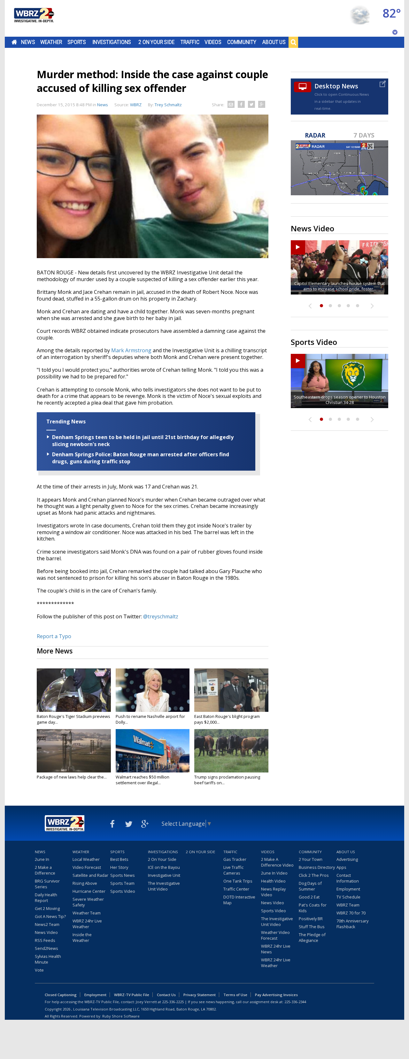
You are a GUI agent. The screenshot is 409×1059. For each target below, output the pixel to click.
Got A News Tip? (50, 916)
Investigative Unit (164, 875)
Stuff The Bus (312, 926)
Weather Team (87, 913)
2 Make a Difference (45, 870)
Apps (341, 867)
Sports (76, 42)
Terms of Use (235, 994)
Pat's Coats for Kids (313, 908)
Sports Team (122, 883)
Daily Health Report (46, 897)
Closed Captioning (61, 994)
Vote (39, 970)
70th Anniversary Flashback (352, 923)
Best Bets (119, 859)
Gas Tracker (234, 859)
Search (293, 42)
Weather (51, 42)
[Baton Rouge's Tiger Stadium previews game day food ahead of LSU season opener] (74, 690)
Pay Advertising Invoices (276, 994)
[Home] (33, 18)
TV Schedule (348, 897)
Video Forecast (87, 867)
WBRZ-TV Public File (131, 994)
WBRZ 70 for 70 (351, 913)
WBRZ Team (347, 905)
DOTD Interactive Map (239, 900)
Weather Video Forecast (275, 935)
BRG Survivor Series (47, 884)
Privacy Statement (199, 994)
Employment (348, 889)
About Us (274, 42)
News (28, 42)
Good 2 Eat (309, 897)
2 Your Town (310, 859)
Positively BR (311, 918)
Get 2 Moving (47, 908)
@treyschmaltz (160, 616)
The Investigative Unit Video (164, 886)
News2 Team (47, 924)
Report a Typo (54, 636)
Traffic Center (236, 889)
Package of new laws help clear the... (72, 777)
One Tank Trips (237, 881)
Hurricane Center (89, 891)
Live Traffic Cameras (233, 870)
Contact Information (347, 878)
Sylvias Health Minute (48, 959)
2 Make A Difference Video (277, 862)
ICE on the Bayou (164, 867)
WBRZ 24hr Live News (275, 949)
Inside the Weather (82, 937)
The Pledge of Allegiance (312, 937)
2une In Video (274, 873)
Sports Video (122, 891)
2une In (42, 859)
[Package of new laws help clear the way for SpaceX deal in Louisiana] (74, 750)
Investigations (111, 42)
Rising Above (85, 883)
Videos (212, 42)
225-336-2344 (295, 1001)
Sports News (122, 875)
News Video (46, 932)
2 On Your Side (156, 42)
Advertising (347, 859)
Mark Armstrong (131, 350)
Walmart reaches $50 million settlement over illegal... (142, 780)
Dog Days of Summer (310, 886)
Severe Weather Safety (88, 902)
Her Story (119, 867)
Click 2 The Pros (314, 875)
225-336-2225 (173, 1001)
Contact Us (166, 994)
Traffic (190, 42)
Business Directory (317, 867)
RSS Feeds (45, 940)
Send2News (46, 948)
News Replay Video (273, 892)
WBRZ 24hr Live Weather (87, 923)
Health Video (273, 881)
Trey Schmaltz (168, 105)
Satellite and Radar (90, 875)
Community (241, 42)
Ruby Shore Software (121, 1016)
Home (14, 42)
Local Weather (86, 859)
